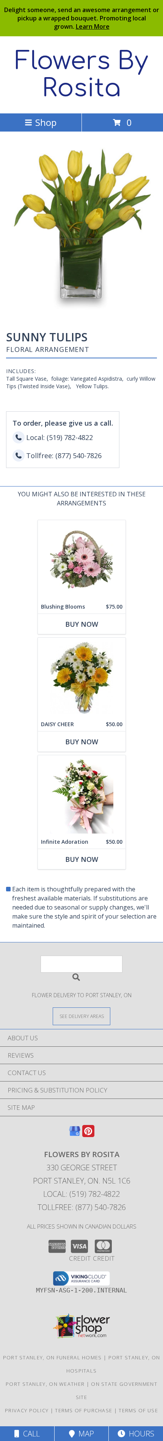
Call (29, 1434)
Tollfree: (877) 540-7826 (82, 1207)
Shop (45, 122)
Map (84, 1434)
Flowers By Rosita (81, 75)
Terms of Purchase (83, 1410)
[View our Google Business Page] (75, 1134)
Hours (139, 1434)
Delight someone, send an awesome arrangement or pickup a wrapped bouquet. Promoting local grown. (81, 18)
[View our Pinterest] (88, 1134)
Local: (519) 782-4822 (81, 1194)
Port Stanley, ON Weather (45, 1384)
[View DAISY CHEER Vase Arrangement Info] (81, 677)
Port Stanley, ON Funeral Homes (52, 1357)
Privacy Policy (27, 1410)
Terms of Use (138, 1410)
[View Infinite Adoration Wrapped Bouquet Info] (81, 795)
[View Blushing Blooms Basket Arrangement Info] (81, 560)
